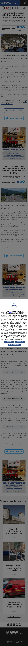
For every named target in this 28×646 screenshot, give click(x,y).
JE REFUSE (19, 342)
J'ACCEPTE (9, 342)
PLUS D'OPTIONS (14, 345)
